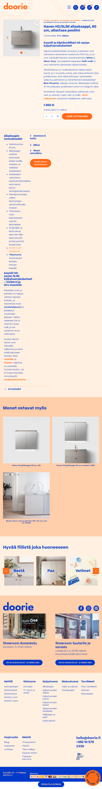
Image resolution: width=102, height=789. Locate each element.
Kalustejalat (87, 693)
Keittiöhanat (10, 693)
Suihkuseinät (49, 720)
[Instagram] (88, 608)
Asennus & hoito (38, 137)
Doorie (47, 20)
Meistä (25, 745)
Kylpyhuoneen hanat (50, 697)
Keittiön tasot (11, 700)
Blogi (6, 742)
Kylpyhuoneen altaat (50, 691)
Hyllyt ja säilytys (70, 686)
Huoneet (54, 20)
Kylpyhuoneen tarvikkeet (50, 709)
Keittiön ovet (11, 697)
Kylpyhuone (64, 20)
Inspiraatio (9, 745)
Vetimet (85, 690)
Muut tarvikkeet (89, 686)
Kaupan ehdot (29, 752)
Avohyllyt (27, 686)
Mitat (36, 145)
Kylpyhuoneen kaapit (50, 703)
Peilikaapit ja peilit (49, 715)
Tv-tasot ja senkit (29, 691)
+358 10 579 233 (85, 744)
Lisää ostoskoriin (77, 116)
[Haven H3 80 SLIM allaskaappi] (21, 38)
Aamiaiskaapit (11, 686)
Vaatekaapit (68, 690)
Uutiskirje (8, 749)
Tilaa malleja (28, 749)
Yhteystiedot (29, 742)
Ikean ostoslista (36, 152)
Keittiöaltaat (10, 690)
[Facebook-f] (81, 608)
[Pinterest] (96, 608)
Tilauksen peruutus (26, 757)
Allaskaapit (76, 20)
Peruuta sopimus (51, 784)
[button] (69, 7)
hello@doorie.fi (88, 738)
